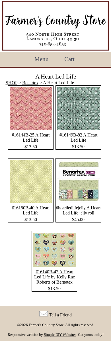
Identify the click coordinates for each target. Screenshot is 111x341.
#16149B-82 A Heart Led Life (78, 138)
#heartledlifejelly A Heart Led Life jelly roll (78, 210)
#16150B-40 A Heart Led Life (31, 210)
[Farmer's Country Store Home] (55, 26)
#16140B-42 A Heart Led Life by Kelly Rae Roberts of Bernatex (54, 276)
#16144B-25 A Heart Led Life (31, 138)
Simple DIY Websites (60, 334)
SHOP (11, 82)
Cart (69, 59)
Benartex (30, 82)
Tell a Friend (60, 314)
